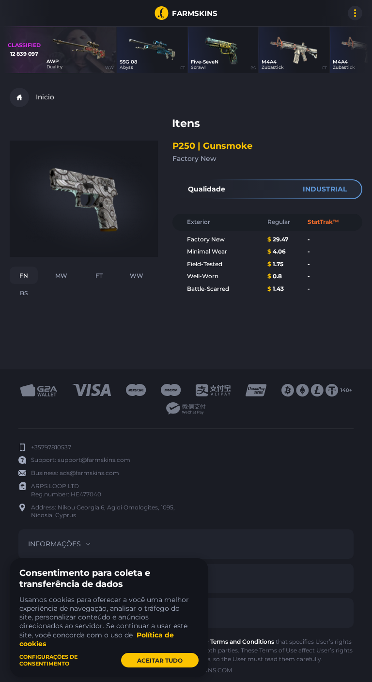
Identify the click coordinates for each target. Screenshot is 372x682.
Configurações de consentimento (48, 660)
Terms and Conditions (242, 641)
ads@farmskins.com (89, 472)
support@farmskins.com (94, 459)
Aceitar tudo (160, 660)
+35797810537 (51, 447)
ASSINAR (19, 13)
